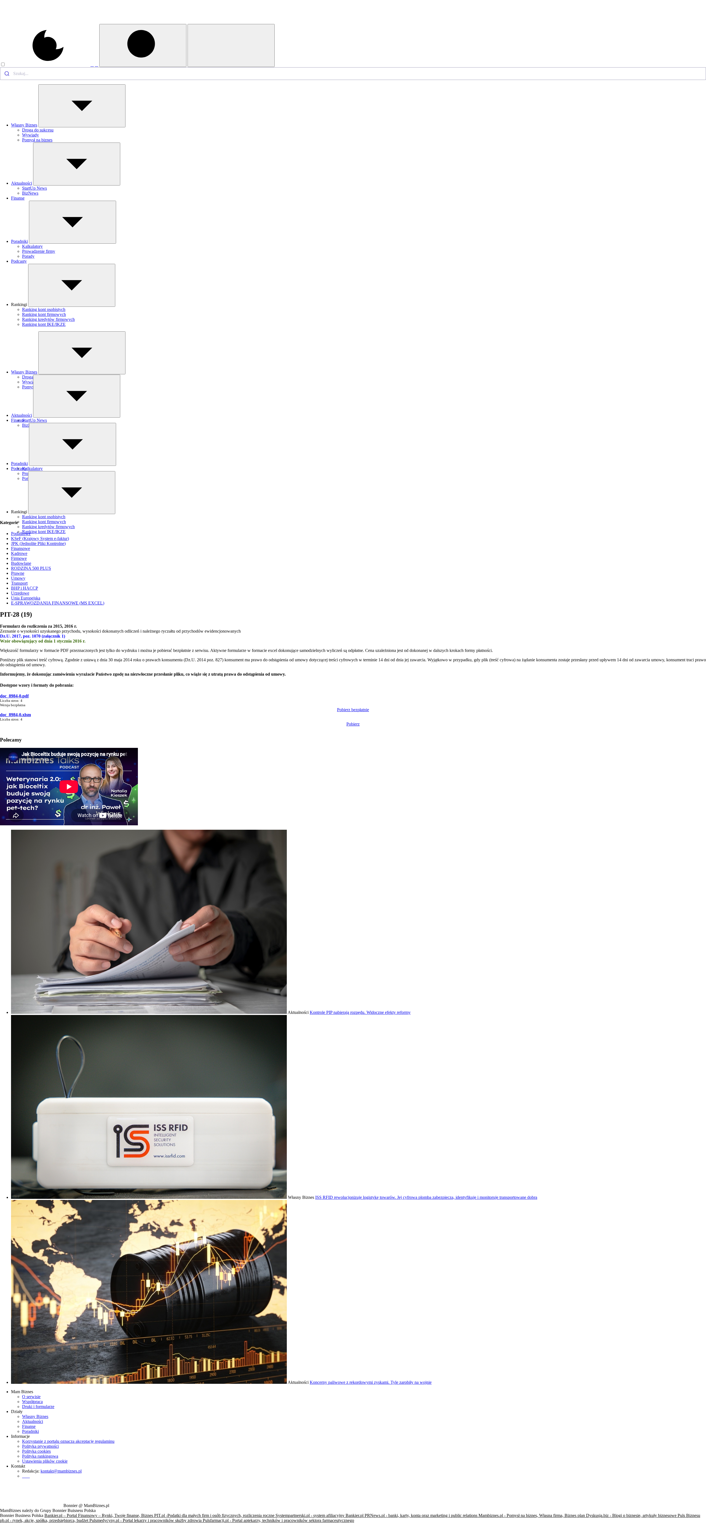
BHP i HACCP (24, 588)
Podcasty (19, 261)
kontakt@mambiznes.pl (61, 1471)
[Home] (31, 22)
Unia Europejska (25, 598)
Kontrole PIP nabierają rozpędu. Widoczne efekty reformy (360, 1012)
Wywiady (30, 135)
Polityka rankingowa (40, 1456)
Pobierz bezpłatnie (353, 709)
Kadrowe (19, 553)
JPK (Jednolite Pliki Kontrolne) (38, 543)
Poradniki (19, 241)
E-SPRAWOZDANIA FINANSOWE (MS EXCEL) (57, 603)
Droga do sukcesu (38, 130)
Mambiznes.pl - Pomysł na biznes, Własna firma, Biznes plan (532, 1515)
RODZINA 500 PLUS (31, 568)
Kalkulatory (32, 246)
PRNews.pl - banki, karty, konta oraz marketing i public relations (421, 1515)
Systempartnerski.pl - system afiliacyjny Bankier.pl (320, 1515)
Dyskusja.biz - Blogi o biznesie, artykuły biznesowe (632, 1515)
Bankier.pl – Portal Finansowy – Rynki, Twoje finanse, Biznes (99, 1515)
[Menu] (231, 45)
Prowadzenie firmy (38, 251)
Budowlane (21, 563)
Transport (19, 583)
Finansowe (20, 548)
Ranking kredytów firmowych (48, 319)
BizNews (30, 193)
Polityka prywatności (40, 1446)
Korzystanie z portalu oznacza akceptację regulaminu (68, 1441)
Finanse (18, 198)
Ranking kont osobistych (43, 309)
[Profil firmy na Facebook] (92, 64)
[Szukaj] (142, 45)
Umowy (18, 578)
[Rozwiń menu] (81, 105)
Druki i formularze (38, 1406)
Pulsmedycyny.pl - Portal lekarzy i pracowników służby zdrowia (146, 1520)
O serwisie (31, 1396)
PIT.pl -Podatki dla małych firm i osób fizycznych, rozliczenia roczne (215, 1515)
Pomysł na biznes (37, 140)
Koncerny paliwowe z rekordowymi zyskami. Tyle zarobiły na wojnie (371, 1382)
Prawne (17, 573)
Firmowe (19, 558)
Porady (28, 256)
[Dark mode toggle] (45, 64)
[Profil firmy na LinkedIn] (96, 64)
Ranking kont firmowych (44, 314)
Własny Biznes (24, 125)
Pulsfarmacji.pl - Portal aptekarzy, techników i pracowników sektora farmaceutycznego (278, 1520)
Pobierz (353, 724)
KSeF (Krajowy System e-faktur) (40, 538)
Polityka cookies (36, 1451)
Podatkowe (21, 533)
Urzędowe (20, 593)
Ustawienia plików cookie (45, 1461)
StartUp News (34, 188)
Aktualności (21, 183)
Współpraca (32, 1401)
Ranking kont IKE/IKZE (44, 324)
